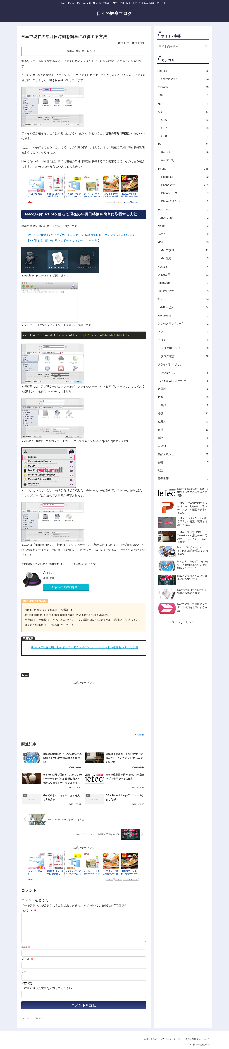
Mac (26, 675)
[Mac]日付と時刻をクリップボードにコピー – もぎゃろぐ (64, 240)
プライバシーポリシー (171, 1039)
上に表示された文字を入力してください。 (48, 988)
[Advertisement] (52, 707)
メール (27, 959)
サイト (25, 971)
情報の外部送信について (197, 1039)
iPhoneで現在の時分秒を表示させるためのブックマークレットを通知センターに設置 (84, 647)
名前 (26, 947)
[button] (206, 46)
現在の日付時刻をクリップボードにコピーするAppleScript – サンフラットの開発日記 (81, 234)
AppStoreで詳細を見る (66, 587)
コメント (28, 910)
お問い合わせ (150, 1039)
